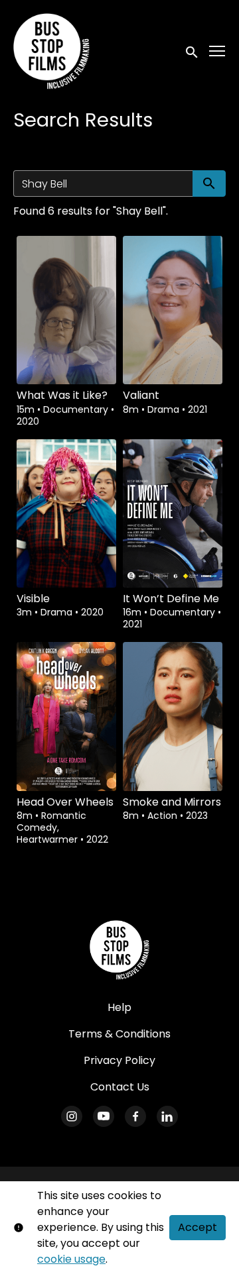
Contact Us (119, 1086)
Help (119, 1007)
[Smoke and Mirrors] (172, 716)
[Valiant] (172, 310)
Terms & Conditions (119, 1033)
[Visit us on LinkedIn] (167, 1116)
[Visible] (66, 513)
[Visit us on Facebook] (135, 1116)
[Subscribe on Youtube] (103, 1116)
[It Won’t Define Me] (172, 513)
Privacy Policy (119, 1060)
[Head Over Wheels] (66, 716)
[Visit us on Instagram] (71, 1116)
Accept (197, 1227)
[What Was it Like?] (66, 310)
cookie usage (71, 1259)
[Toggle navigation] (218, 51)
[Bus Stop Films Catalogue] (119, 950)
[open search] (192, 51)
